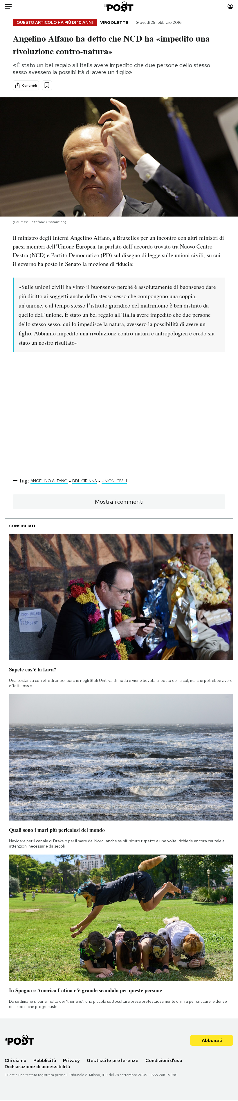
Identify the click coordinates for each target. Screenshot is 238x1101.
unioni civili (114, 480)
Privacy (71, 1060)
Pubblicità (44, 1060)
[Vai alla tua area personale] (230, 6)
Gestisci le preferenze (112, 1060)
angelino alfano (49, 480)
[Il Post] (119, 6)
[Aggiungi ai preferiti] (47, 85)
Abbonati (212, 1040)
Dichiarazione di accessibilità (37, 1067)
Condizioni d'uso (163, 1060)
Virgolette (114, 22)
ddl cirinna (84, 480)
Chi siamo (15, 1060)
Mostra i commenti (119, 501)
